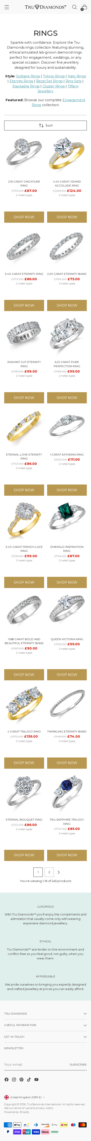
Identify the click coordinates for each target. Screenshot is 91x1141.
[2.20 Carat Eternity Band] (67, 248)
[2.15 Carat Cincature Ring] (24, 156)
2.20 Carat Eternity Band (67, 274)
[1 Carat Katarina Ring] (67, 429)
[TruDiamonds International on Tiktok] (29, 1080)
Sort (49, 125)
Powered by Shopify (16, 1112)
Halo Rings (77, 76)
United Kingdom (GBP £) (26, 1097)
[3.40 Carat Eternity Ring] (24, 248)
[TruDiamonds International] (45, 7)
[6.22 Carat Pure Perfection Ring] (67, 337)
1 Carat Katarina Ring (67, 454)
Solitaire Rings (28, 76)
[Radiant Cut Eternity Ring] (24, 337)
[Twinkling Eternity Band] (67, 706)
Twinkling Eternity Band (67, 731)
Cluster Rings (53, 86)
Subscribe (78, 1064)
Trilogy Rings (54, 76)
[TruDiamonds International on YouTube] (37, 1080)
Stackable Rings (25, 86)
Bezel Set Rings (49, 81)
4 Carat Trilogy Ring (24, 731)
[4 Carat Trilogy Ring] (24, 706)
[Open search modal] (74, 7)
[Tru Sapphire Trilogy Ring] (67, 794)
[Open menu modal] (6, 7)
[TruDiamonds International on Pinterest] (22, 1080)
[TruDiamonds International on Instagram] (14, 1080)
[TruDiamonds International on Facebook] (7, 1080)
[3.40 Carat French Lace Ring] (24, 521)
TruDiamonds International (44, 1104)
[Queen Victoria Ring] (67, 614)
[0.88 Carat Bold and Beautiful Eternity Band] (24, 614)
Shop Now (24, 217)
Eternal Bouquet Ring (24, 819)
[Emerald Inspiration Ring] (67, 521)
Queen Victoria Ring (67, 639)
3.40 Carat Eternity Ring (24, 274)
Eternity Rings (21, 81)
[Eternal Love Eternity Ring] (24, 429)
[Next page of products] (58, 872)
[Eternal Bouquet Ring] (24, 794)
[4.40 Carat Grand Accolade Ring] (67, 156)
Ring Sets (73, 81)
